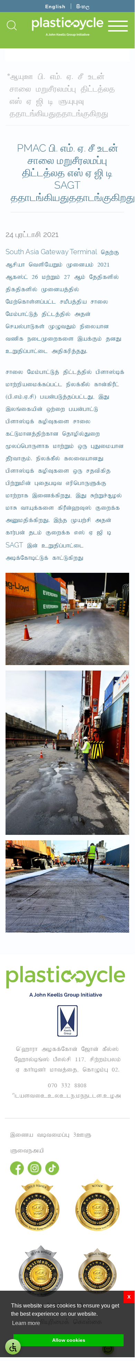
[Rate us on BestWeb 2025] (97, 1271)
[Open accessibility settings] (13, 1346)
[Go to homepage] (67, 26)
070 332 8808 (67, 1085)
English (55, 6)
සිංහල (83, 6)
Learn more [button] (26, 1323)
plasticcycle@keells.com (67, 1095)
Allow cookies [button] (68, 1340)
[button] (12, 24)
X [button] (129, 1297)
